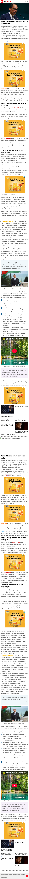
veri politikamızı (20, 876)
